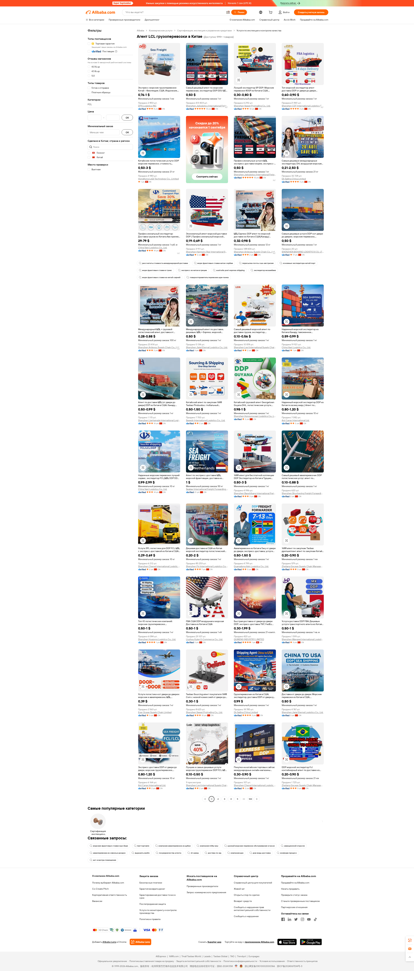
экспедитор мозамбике (265, 270)
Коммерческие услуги (160, 30)
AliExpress (161, 956)
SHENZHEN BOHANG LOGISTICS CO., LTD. (303, 251)
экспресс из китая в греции (194, 270)
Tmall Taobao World (191, 956)
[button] (228, 12)
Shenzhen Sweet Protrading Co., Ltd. (252, 105)
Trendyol (241, 956)
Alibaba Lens (109, 942)
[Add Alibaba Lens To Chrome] (140, 942)
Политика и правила (149, 919)
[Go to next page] (257, 799)
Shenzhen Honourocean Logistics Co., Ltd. (255, 416)
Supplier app (214, 942)
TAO (232, 956)
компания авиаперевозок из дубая (174, 846)
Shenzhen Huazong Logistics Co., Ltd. (157, 639)
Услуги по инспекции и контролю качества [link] (259, 30)
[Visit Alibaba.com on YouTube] (309, 919)
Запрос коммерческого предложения (206, 892)
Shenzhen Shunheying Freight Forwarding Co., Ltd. (303, 493)
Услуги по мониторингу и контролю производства (158, 911)
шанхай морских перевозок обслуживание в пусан (251, 846)
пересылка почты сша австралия (257, 263)
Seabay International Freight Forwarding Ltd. (207, 489)
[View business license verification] (236, 966)
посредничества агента (170, 853)
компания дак (237, 853)
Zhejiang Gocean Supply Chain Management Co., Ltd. (303, 566)
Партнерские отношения (294, 907)
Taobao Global (220, 956)
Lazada (207, 956)
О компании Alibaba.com (105, 876)
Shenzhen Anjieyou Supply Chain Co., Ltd (254, 251)
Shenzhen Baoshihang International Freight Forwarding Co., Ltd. (255, 493)
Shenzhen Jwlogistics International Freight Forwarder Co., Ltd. (207, 105)
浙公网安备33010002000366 (260, 966)
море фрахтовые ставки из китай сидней (161, 277)
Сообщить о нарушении (246, 916)
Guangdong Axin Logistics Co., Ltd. (251, 566)
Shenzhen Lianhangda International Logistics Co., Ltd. (159, 420)
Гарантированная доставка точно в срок (157, 896)
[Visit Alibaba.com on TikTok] (315, 919)
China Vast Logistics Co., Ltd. (152, 247)
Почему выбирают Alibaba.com (108, 882)
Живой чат (239, 889)
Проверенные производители (202, 886)
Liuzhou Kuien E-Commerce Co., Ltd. (204, 639)
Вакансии (97, 901)
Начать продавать (290, 889)
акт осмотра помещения (104, 860)
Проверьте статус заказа (294, 895)
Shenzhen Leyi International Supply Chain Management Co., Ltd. (255, 347)
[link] (410, 940)
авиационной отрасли (294, 846)
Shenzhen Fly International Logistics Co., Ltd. (207, 566)
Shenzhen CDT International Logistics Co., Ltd (303, 105)
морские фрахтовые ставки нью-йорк (110, 846)
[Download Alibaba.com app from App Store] (287, 942)
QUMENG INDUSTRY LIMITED (249, 639)
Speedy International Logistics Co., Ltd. (205, 420)
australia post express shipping (230, 270)
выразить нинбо (142, 853)
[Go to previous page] (205, 799)
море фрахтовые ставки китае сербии (215, 263)
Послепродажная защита (152, 904)
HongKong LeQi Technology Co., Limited (158, 178)
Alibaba (140, 30)
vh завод (195, 853)
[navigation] (110, 415)
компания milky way (209, 846)
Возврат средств (243, 901)
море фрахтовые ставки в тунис (157, 270)
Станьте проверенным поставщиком (300, 901)
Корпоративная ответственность (109, 895)
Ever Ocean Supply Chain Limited (154, 712)
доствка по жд (214, 853)
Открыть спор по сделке (247, 895)
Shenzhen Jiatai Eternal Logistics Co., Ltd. (207, 347)
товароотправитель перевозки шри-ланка (209, 277)
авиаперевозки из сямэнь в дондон (109, 853)
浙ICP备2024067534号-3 (289, 966)
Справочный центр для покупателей (253, 882)
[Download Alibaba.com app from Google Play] (311, 942)
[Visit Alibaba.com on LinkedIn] (289, 919)
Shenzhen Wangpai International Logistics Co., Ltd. (303, 639)
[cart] (271, 12)
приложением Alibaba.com (259, 942)
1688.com (174, 956)
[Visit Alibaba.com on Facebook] (283, 919)
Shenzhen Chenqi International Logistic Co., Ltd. (159, 566)
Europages (254, 956)
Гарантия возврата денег (152, 889)
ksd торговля (143, 846)
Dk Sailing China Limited (294, 178)
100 (250, 799)
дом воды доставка (262, 853)
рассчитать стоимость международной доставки (165, 263)
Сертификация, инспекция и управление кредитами (204, 30)
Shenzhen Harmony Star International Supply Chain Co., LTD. (207, 251)
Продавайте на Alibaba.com (295, 882)
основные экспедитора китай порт (299, 263)
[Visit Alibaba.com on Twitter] (296, 919)
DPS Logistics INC (147, 105)
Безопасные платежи (150, 882)
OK (127, 117)
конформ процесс (288, 853)
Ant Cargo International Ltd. (295, 420)
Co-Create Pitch (100, 889)
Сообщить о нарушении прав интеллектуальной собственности (252, 908)
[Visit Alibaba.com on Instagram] (302, 919)
